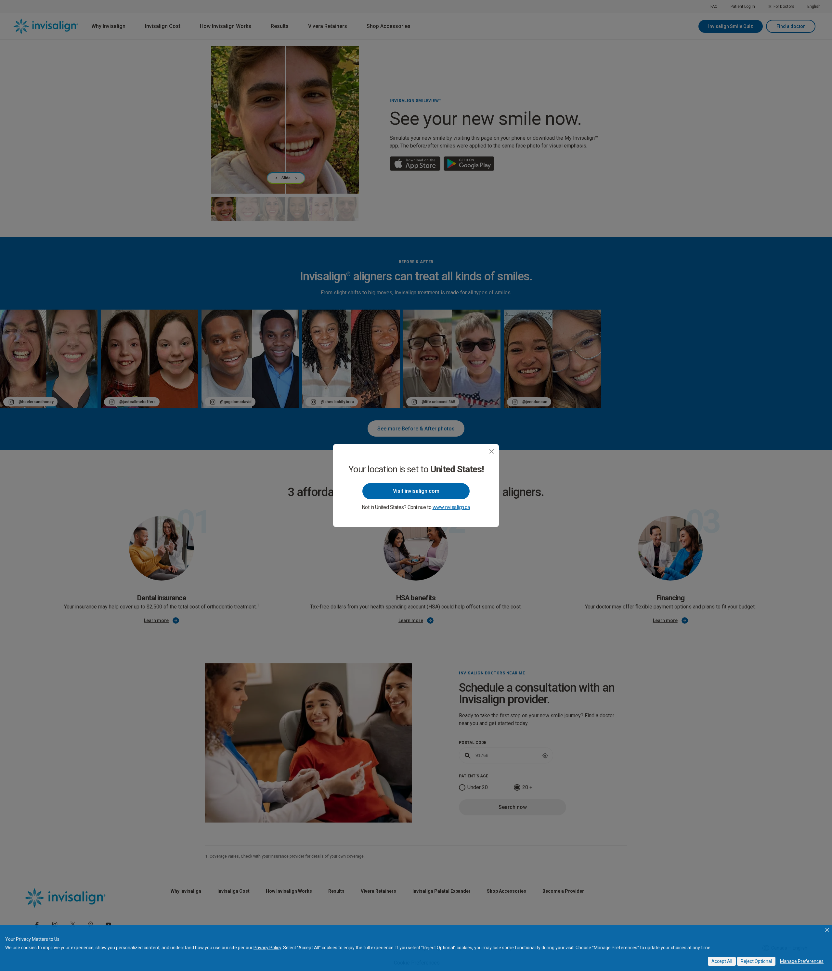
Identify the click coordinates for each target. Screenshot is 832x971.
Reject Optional (756, 961)
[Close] (491, 451)
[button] (827, 930)
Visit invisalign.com (416, 491)
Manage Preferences (802, 961)
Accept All (721, 961)
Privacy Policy (267, 947)
